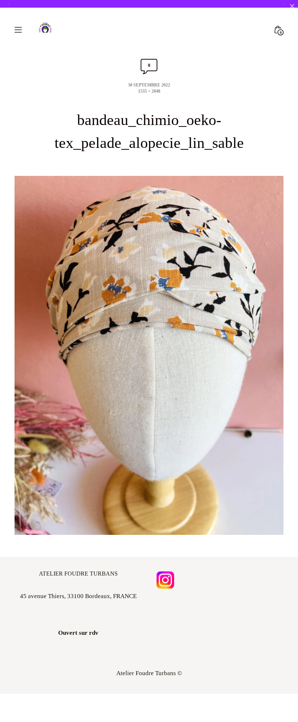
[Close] (292, 6)
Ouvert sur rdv (78, 632)
